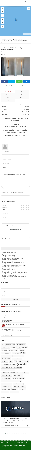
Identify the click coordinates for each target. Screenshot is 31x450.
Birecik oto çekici (5, 347)
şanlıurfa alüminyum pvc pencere (9, 254)
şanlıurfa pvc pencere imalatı (8, 269)
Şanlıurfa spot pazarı (18, 375)
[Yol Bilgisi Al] (2, 26)
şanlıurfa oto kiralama (6, 386)
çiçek (16, 361)
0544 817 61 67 (25, 111)
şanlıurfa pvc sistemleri (7, 273)
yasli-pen (6, 151)
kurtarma (4, 350)
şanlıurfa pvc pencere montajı (9, 271)
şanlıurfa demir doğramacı (8, 258)
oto (16, 350)
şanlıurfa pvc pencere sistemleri (9, 272)
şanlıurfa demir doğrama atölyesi (9, 256)
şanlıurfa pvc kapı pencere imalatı (18, 265)
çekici (11, 361)
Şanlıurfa (27, 106)
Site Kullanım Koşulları (7, 445)
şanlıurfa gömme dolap (6, 383)
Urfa (23, 353)
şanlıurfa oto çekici (6, 389)
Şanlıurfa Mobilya (18, 367)
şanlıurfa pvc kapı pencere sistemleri (10, 266)
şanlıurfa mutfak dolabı (18, 383)
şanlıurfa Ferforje (19, 258)
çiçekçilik (26, 361)
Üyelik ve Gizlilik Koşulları (19, 445)
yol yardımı (4, 361)
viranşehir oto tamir (6, 358)
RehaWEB (20, 442)
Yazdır (8, 86)
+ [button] (2, 9)
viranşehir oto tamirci (17, 358)
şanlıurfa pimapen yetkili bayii (9, 264)
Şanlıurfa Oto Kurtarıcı (22, 372)
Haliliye (18, 347)
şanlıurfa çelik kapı (14, 391)
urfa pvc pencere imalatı (20, 276)
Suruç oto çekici (16, 353)
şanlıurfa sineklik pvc (18, 273)
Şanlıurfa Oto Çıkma (7, 375)
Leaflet (24, 34)
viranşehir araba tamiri (7, 356)
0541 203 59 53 (25, 114)
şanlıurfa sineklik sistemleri (8, 276)
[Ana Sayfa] (2, 22)
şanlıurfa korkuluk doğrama (8, 261)
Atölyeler (9, 39)
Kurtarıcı (11, 350)
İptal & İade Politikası (7, 447)
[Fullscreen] (2, 15)
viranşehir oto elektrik (18, 355)
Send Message (15, 178)
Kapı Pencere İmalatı (17, 39)
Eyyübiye (13, 347)
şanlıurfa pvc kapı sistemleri (8, 268)
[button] (5, 434)
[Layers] (28, 8)
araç (3, 344)
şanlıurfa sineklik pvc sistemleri (9, 275)
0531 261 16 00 (9, 422)
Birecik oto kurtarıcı (21, 344)
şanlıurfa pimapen (20, 261)
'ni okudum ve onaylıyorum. (14, 174)
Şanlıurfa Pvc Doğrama (22, 264)
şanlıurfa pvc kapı (6, 265)
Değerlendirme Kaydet (15, 229)
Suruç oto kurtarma (6, 353)
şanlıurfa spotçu (5, 391)
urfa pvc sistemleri (6, 278)
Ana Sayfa (3, 39)
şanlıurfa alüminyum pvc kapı (9, 252)
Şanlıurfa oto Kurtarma (8, 373)
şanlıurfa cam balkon (7, 381)
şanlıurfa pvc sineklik (22, 272)
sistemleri (22, 350)
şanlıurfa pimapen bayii (7, 262)
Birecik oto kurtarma (10, 344)
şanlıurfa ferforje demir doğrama (9, 259)
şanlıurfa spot (22, 389)
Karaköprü (24, 347)
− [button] (2, 12)
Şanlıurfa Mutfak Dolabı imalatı (8, 370)
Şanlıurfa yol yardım (6, 378)
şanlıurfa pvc (14, 389)
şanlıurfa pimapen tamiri (19, 262)
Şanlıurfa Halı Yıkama (7, 367)
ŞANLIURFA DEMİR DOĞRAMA (8, 255)
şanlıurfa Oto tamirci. (19, 386)
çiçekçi (20, 361)
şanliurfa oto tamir (19, 378)
